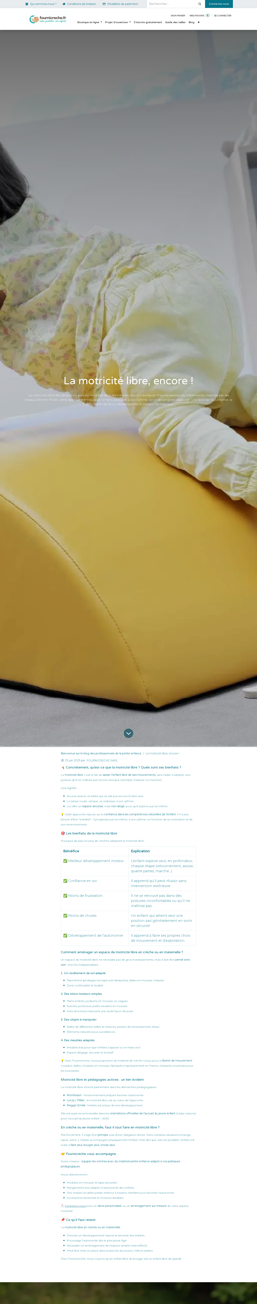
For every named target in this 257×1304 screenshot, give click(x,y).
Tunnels (72, 1006)
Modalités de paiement (122, 4)
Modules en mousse (80, 1182)
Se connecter (222, 15)
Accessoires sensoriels (81, 1197)
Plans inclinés (75, 1001)
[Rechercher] (200, 4)
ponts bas (84, 1006)
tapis (101, 1182)
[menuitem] (90, 22)
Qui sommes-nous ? (43, 4)
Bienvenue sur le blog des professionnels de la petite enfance (101, 753)
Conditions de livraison (81, 4)
